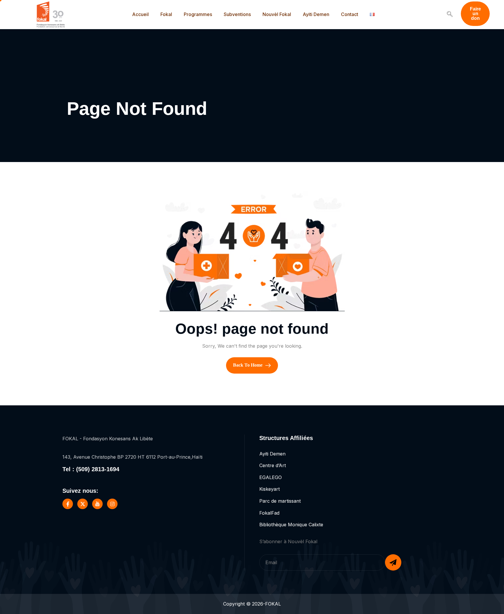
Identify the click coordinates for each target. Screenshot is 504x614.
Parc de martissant (280, 501)
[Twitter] (82, 504)
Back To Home (248, 364)
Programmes (198, 14)
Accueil (140, 14)
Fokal (166, 14)
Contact (349, 14)
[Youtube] (97, 504)
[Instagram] (112, 504)
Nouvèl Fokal (276, 14)
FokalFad (269, 513)
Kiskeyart (269, 489)
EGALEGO (270, 477)
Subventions (237, 14)
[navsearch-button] (450, 14)
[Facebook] (67, 504)
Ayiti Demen (316, 14)
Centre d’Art (272, 465)
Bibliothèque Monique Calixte (291, 524)
